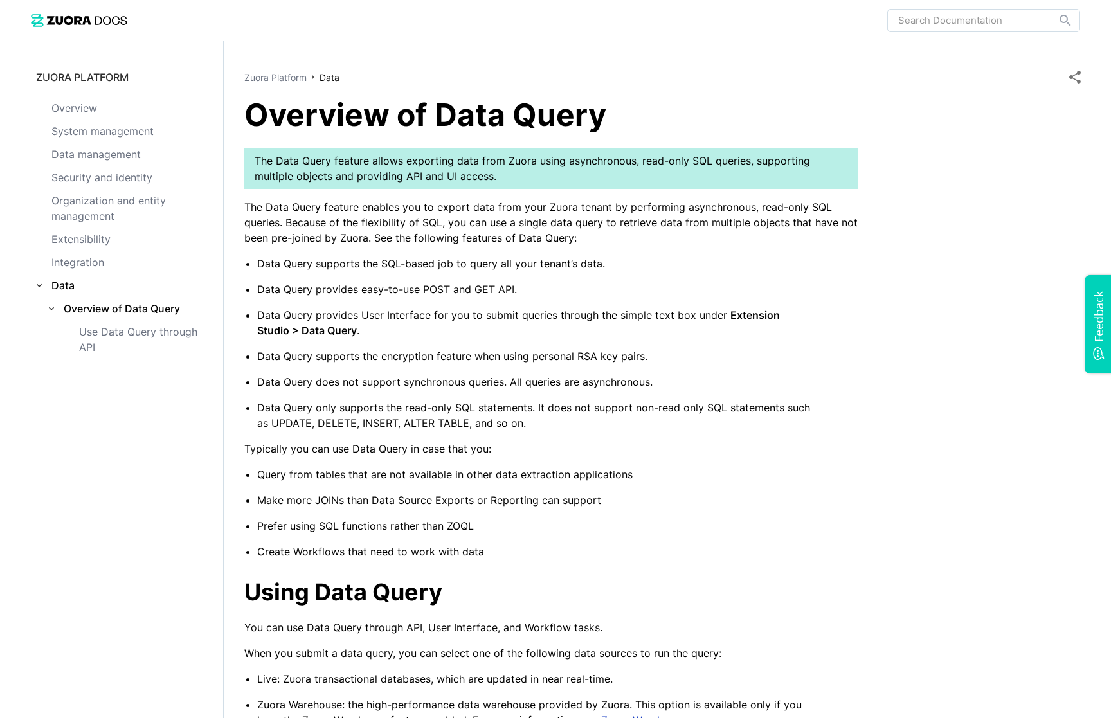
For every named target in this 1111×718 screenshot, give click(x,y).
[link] (79, 20)
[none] (1075, 77)
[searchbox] (1056, 20)
